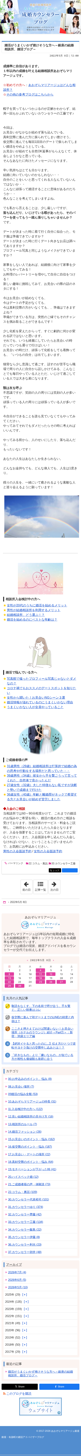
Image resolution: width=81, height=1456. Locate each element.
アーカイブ (14, 1264)
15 (9, 978)
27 (61, 981)
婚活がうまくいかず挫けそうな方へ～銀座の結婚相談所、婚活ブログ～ (40, 1373)
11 (40, 974)
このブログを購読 (18, 1393)
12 (51, 974)
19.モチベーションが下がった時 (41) (32, 1169)
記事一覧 (40, 889)
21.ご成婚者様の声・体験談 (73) (29, 1184)
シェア (57, 870)
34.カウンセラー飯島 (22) (24, 1229)
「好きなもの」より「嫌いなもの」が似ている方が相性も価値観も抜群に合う (42, 1056)
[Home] (4, 902)
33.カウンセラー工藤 (63, 863)
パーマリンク (15, 863)
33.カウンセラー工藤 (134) (25, 1222)
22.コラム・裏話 (38, 863)
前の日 (27, 885)
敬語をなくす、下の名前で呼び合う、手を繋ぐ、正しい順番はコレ (40, 1007)
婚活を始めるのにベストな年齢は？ (32, 619)
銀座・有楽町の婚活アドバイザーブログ (40, 17)
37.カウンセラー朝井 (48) (24, 1252)
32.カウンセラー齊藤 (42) (24, 1214)
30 (19, 985)
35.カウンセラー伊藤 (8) (24, 1237)
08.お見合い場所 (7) (21, 1086)
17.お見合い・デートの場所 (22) (29, 1154)
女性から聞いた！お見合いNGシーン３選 (36, 697)
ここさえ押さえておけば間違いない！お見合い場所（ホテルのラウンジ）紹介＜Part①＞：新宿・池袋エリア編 (42, 1032)
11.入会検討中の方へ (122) (25, 1109)
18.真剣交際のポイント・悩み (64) (30, 1161)
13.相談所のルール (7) (22, 1124)
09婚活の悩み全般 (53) (23, 1094)
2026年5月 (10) (18, 1287)
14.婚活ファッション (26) (24, 1131)
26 (51, 981)
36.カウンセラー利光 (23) (24, 1244)
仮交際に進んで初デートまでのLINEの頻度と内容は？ (42, 1019)
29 (9, 985)
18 (40, 978)
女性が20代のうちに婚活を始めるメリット (37, 605)
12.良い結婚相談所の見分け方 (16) (30, 1116)
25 (40, 981)
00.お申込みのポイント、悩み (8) (30, 1078)
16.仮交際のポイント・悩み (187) (30, 1146)
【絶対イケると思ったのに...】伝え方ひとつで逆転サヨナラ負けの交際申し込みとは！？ (43, 1045)
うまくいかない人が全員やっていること (35, 707)
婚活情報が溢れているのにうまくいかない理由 (40, 702)
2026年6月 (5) (17, 1279)
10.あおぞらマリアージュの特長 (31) (32, 1101)
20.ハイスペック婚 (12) (23, 1176)
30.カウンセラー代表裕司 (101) (28, 1199)
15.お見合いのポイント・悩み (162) (31, 1139)
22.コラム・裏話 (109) (22, 1192)
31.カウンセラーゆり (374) (25, 1207)
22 (9, 981)
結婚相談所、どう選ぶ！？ (26, 614)
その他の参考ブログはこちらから (29, 94)
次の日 (55, 885)
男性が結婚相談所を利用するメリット (33, 610)
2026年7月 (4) (17, 1272)
